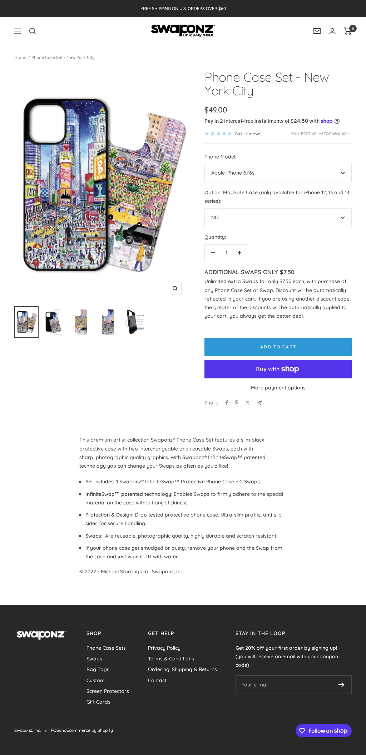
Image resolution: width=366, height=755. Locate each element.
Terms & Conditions (171, 658)
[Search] (32, 31)
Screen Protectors (107, 691)
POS (55, 730)
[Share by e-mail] (259, 403)
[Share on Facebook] (227, 402)
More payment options (278, 387)
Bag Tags (97, 669)
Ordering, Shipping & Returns (182, 669)
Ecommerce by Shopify (89, 730)
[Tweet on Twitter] (248, 402)
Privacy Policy (164, 648)
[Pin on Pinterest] (236, 402)
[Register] (341, 684)
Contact (157, 680)
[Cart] (348, 31)
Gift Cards (98, 702)
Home (20, 57)
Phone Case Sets (106, 648)
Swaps (94, 658)
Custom (95, 680)
